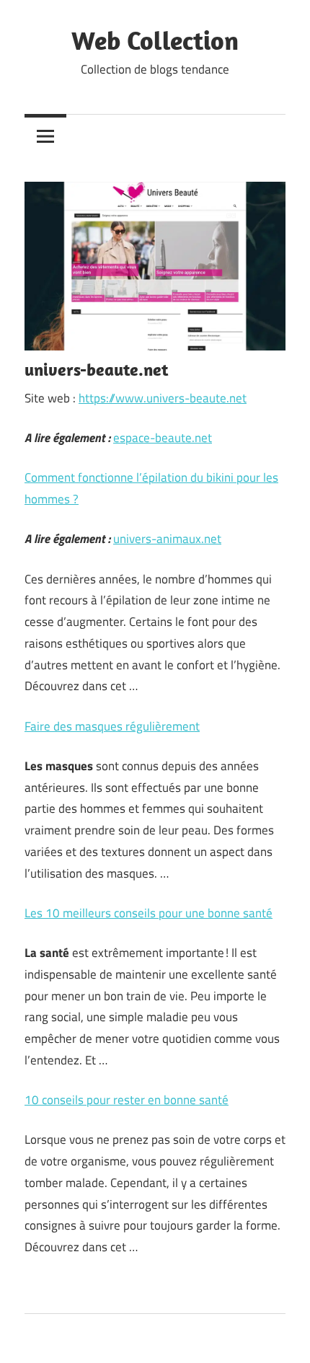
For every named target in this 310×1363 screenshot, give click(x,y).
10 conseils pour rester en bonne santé (127, 1099)
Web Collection (155, 40)
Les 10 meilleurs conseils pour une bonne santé (149, 913)
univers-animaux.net (167, 538)
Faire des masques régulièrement (112, 726)
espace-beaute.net (162, 437)
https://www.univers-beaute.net (163, 398)
